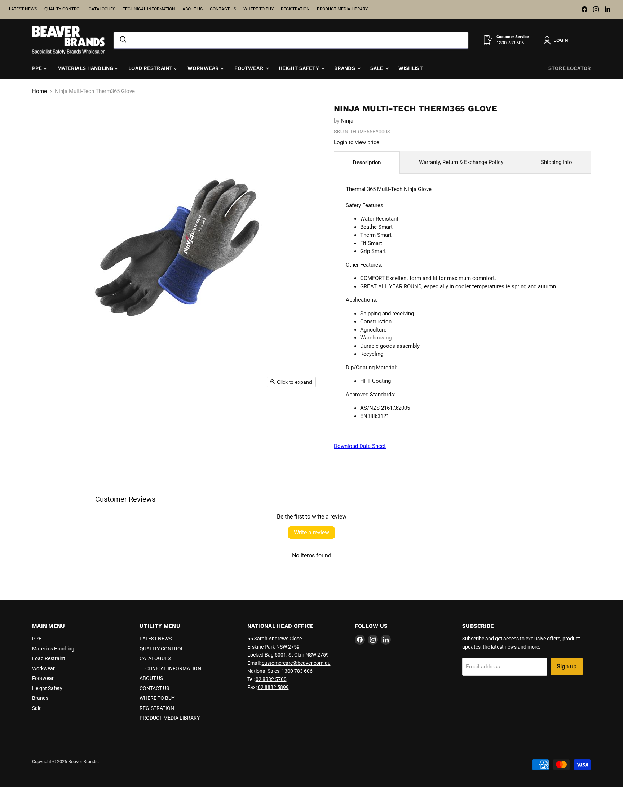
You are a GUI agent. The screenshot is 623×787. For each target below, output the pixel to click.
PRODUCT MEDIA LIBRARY (342, 9)
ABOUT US (192, 9)
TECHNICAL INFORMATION (149, 9)
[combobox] (291, 40)
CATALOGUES (102, 9)
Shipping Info (556, 162)
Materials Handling (86, 68)
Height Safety (300, 68)
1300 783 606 (297, 671)
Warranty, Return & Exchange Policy (461, 162)
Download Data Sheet (360, 446)
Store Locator (569, 68)
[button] (557, 40)
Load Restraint (151, 68)
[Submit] (122, 40)
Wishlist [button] (410, 68)
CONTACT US (223, 9)
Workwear (203, 68)
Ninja (347, 120)
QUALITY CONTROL (62, 9)
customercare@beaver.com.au (296, 663)
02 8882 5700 (271, 679)
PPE (38, 68)
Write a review (311, 532)
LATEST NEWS (23, 9)
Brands (345, 68)
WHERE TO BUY (258, 9)
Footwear (249, 68)
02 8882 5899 (273, 687)
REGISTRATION (295, 9)
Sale (377, 68)
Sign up (567, 666)
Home (39, 91)
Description (367, 162)
